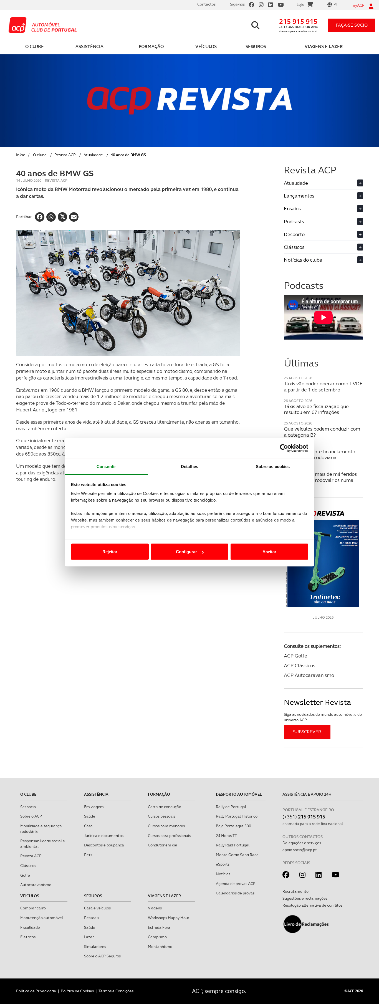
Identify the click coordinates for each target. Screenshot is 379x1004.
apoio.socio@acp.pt (299, 849)
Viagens (155, 908)
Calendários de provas (235, 893)
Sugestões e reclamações (304, 898)
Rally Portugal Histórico (236, 816)
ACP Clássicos (299, 665)
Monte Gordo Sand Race (237, 854)
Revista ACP (65, 154)
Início (20, 154)
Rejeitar (109, 551)
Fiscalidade (30, 927)
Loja (300, 4)
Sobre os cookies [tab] (273, 466)
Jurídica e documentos (103, 835)
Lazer (89, 936)
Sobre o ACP (31, 816)
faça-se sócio (352, 25)
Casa (88, 825)
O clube (40, 154)
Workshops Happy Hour (168, 917)
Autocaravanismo (35, 884)
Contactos (206, 4)
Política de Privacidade (36, 990)
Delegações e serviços (301, 842)
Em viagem (94, 806)
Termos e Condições (115, 990)
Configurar (186, 551)
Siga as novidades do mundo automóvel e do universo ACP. (323, 717)
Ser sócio (28, 806)
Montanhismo (160, 946)
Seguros (93, 895)
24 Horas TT (226, 835)
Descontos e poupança (104, 845)
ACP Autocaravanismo (309, 675)
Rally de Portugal (231, 806)
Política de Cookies (77, 990)
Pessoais (91, 917)
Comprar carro (33, 908)
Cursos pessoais (161, 816)
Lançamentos (323, 196)
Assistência (96, 794)
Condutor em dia (162, 845)
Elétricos (28, 936)
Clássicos (323, 247)
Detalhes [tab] (189, 466)
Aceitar (269, 551)
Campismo (157, 936)
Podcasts (323, 221)
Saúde (89, 816)
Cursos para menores (166, 825)
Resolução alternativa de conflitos (312, 905)
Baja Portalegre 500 (233, 825)
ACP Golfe (295, 656)
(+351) (303, 816)
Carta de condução (164, 806)
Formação (159, 794)
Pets (88, 854)
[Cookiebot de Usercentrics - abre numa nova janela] (284, 448)
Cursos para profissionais (169, 835)
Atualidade (93, 154)
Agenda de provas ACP (236, 883)
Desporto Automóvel (239, 794)
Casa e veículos (97, 908)
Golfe (25, 875)
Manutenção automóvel (41, 917)
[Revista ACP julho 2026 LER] (323, 558)
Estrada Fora (159, 927)
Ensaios (323, 208)
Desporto (323, 234)
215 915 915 (298, 21)
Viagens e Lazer (164, 895)
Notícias (223, 873)
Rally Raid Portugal (232, 845)
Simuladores (95, 946)
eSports (222, 864)
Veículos (29, 895)
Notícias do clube (323, 260)
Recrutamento (295, 891)
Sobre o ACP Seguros (102, 956)
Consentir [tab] (106, 466)
